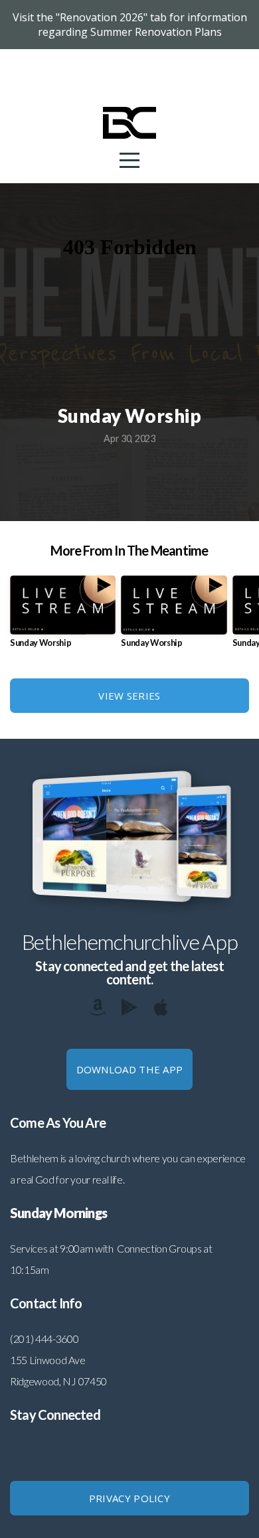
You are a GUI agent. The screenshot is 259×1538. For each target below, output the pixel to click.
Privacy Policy (129, 1498)
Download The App (129, 1069)
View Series (129, 695)
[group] (63, 617)
